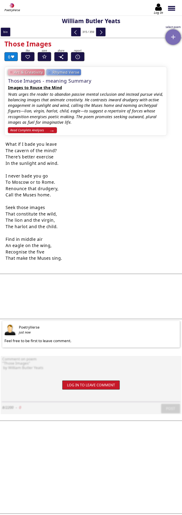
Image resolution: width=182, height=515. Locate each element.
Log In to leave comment (91, 385)
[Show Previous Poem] (76, 32)
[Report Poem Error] (77, 56)
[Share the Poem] (61, 56)
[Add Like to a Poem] (27, 56)
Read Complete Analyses (27, 130)
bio (5, 32)
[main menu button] (173, 8)
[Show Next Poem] (100, 32)
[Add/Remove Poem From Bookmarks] (44, 56)
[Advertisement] (91, 296)
